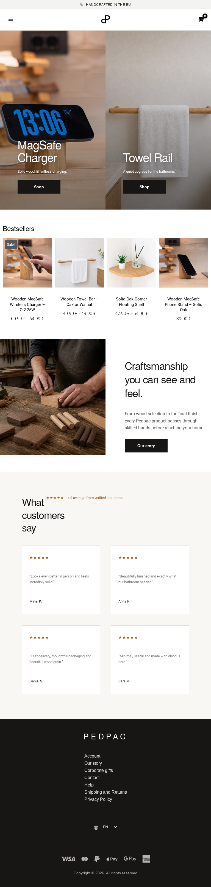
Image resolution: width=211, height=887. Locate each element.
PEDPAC (106, 735)
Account (92, 755)
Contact (91, 777)
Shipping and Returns (105, 792)
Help (89, 784)
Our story (93, 763)
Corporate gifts (98, 770)
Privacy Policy (98, 799)
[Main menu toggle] (10, 19)
